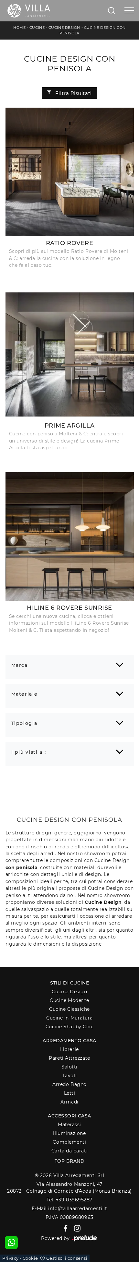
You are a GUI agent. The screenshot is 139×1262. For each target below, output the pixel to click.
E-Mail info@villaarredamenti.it (69, 1208)
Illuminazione (69, 1133)
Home (19, 27)
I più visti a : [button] (28, 752)
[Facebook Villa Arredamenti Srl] (64, 1228)
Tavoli (69, 1076)
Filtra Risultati (72, 93)
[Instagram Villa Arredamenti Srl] (75, 1228)
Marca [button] (19, 665)
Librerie (69, 1049)
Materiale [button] (24, 694)
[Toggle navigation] (129, 10)
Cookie (30, 1258)
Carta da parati (69, 1151)
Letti (69, 1093)
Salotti (69, 1067)
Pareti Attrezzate (69, 1058)
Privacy (10, 1258)
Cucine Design (64, 27)
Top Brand (70, 1161)
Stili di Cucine (69, 983)
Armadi (69, 1102)
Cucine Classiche (69, 1009)
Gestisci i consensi (66, 1258)
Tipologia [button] (24, 723)
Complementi (69, 1142)
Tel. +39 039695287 (69, 1200)
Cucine (37, 27)
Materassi (69, 1124)
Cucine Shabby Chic (70, 1027)
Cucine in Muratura (69, 1018)
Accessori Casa (69, 1116)
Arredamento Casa (69, 1041)
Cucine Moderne (69, 1000)
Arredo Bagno (69, 1084)
